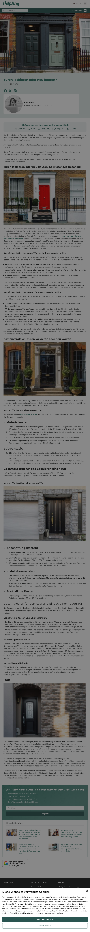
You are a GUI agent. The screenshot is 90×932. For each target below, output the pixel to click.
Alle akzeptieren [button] (45, 919)
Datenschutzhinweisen (54, 913)
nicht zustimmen (8, 911)
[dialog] (45, 910)
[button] (45, 926)
